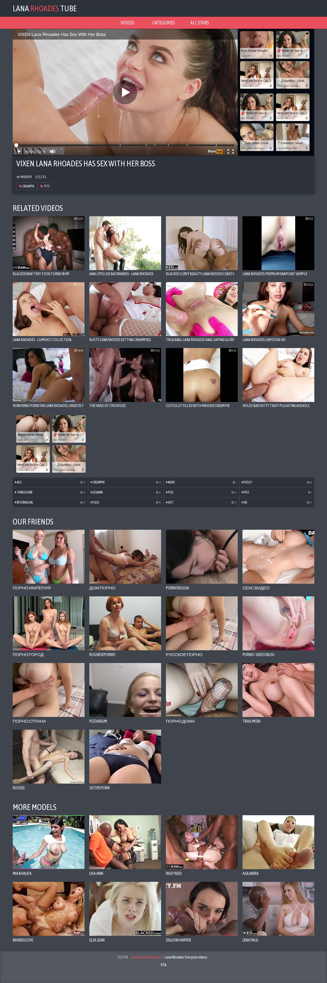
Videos (127, 22)
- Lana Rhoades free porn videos (169, 957)
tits (46, 186)
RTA (163, 965)
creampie (28, 186)
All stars (199, 22)
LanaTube (45, 8)
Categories (163, 22)
